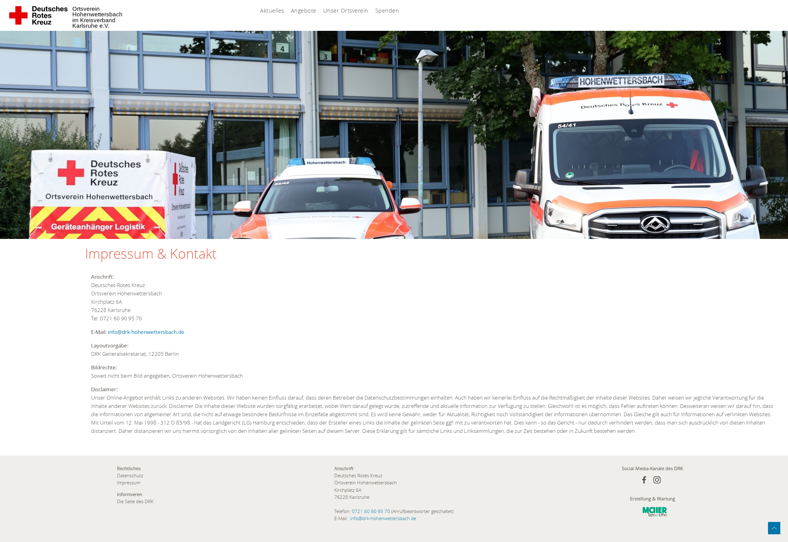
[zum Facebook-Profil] (644, 480)
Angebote (303, 10)
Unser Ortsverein (345, 10)
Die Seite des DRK (135, 501)
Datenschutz (130, 475)
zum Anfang (774, 528)
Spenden (387, 10)
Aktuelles (272, 10)
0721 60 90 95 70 (371, 511)
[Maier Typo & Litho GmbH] (654, 513)
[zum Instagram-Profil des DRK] (657, 480)
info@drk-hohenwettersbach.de (146, 331)
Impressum (128, 483)
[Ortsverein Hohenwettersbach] (38, 15)
